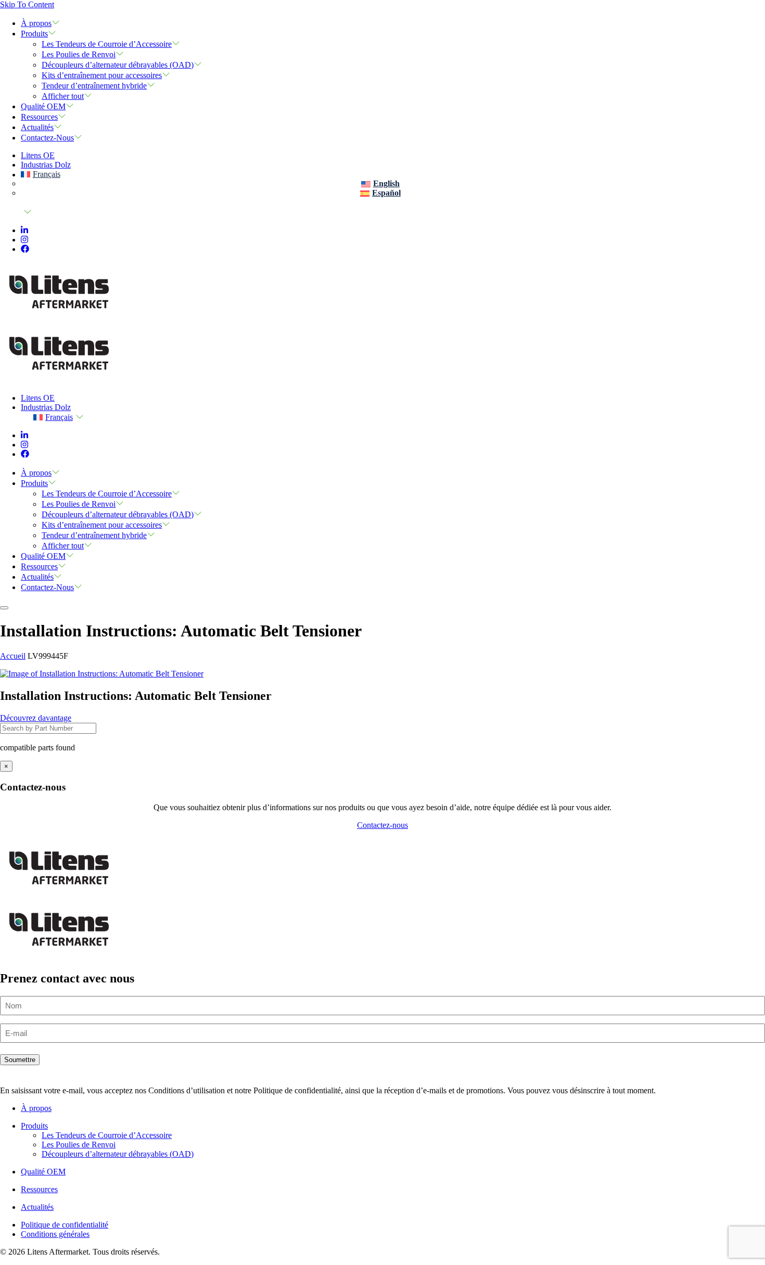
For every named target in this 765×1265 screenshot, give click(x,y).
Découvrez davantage (35, 717)
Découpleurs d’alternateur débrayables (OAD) (118, 64)
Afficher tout (63, 96)
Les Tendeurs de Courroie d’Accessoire (107, 44)
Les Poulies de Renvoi (79, 54)
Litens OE (38, 155)
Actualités (37, 127)
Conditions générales (55, 1234)
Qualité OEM (43, 106)
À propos (36, 23)
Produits (34, 33)
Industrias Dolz (46, 164)
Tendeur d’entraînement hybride (94, 85)
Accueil (13, 655)
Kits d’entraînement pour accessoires (102, 75)
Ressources (39, 116)
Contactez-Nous (47, 137)
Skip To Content (27, 4)
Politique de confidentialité (64, 1224)
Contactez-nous (382, 825)
